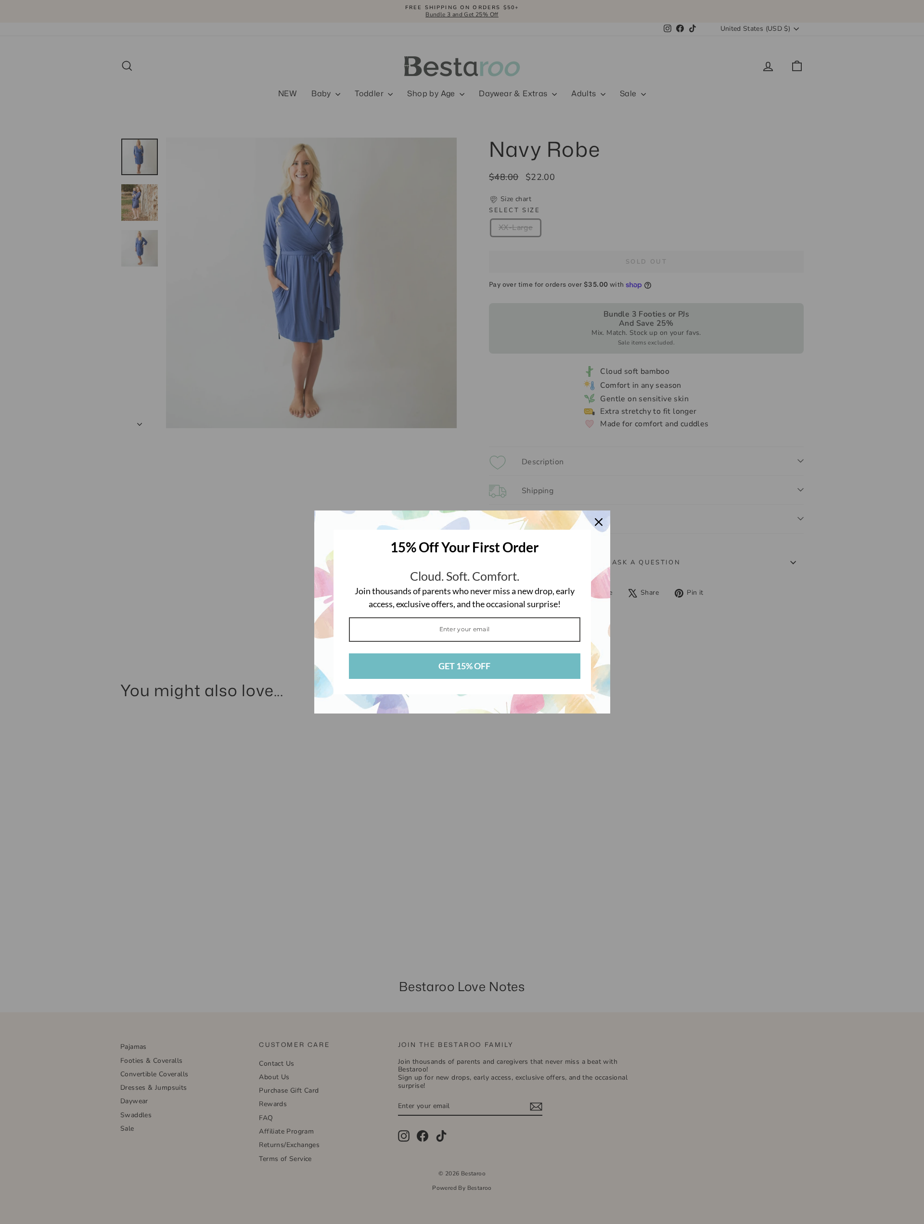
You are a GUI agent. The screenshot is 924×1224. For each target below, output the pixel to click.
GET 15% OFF (464, 666)
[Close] (598, 522)
